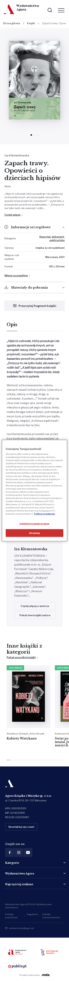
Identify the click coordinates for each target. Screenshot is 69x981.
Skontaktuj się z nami (21, 826)
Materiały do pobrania (29, 287)
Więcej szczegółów (16, 275)
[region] (34, 490)
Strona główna (11, 23)
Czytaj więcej (12, 214)
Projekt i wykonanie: (30, 975)
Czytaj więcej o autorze (35, 605)
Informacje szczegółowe (31, 227)
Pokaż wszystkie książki (21, 657)
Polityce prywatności (44, 513)
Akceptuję (34, 533)
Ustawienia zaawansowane (34, 523)
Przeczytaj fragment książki (37, 305)
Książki (31, 23)
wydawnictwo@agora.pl (21, 928)
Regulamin (32, 914)
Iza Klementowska (16, 155)
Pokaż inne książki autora (35, 615)
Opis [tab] (12, 324)
